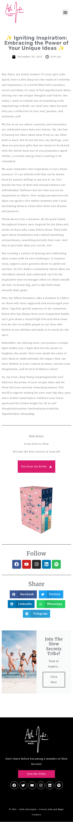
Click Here (53, 679)
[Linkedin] (46, 564)
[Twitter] (23, 785)
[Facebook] (16, 564)
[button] (65, 12)
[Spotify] (56, 564)
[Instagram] (36, 564)
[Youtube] (26, 564)
